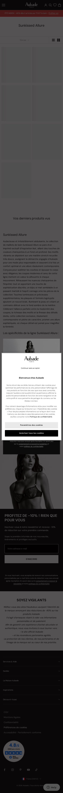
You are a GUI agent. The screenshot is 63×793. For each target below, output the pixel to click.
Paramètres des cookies (31, 425)
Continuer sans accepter (30, 368)
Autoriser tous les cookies (31, 433)
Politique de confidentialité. (41, 417)
